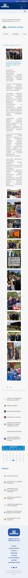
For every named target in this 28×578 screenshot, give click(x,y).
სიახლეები (14, 555)
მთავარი (5, 34)
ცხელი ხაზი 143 (14, 539)
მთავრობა (14, 550)
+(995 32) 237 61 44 (14, 541)
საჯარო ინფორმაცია (14, 557)
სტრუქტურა (15, 34)
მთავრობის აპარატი (8, 45)
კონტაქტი (14, 560)
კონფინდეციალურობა (14, 562)
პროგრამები (14, 553)
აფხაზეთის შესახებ (14, 548)
